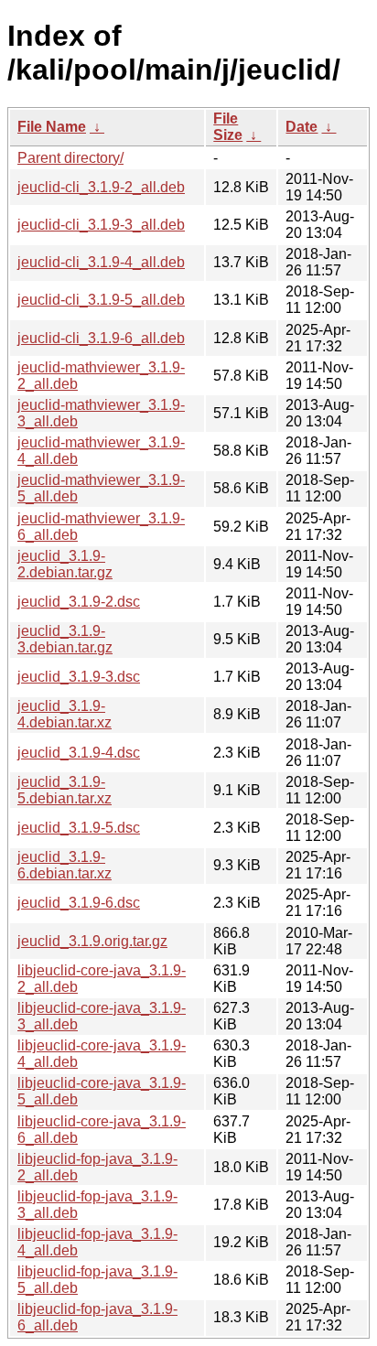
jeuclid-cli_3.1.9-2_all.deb (101, 187)
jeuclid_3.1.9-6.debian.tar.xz (64, 865)
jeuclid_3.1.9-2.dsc (78, 601)
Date (301, 127)
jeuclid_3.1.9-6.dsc (78, 902)
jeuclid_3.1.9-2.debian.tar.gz (65, 564)
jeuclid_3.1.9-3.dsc (78, 676)
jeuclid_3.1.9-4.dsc (78, 752)
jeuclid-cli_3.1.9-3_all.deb (101, 224)
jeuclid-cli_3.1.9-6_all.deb (101, 338)
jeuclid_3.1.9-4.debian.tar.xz (64, 714)
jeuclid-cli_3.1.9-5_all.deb (101, 299)
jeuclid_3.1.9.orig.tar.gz (92, 941)
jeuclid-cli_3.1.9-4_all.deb (101, 262)
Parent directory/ (70, 158)
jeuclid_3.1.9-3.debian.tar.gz (65, 639)
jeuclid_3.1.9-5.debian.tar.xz (64, 790)
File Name (51, 127)
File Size (227, 127)
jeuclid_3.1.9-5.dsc (78, 827)
